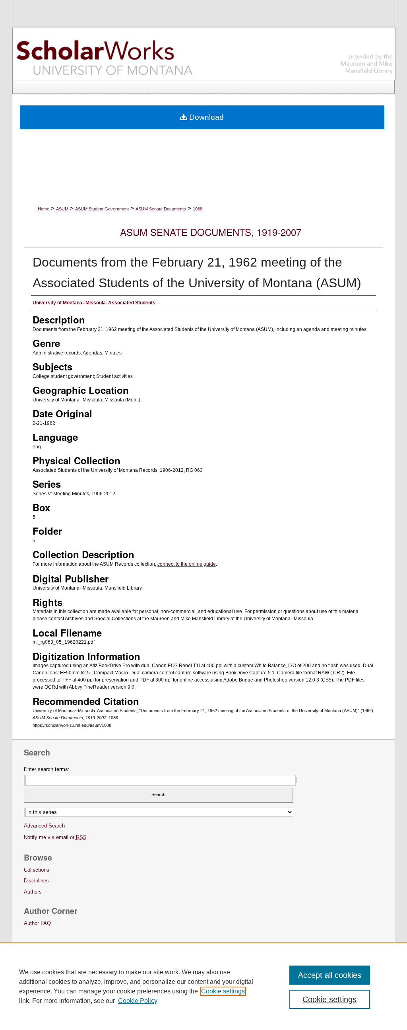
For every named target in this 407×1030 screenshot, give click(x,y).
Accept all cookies (329, 975)
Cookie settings (223, 991)
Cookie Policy (137, 1000)
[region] (203, 986)
